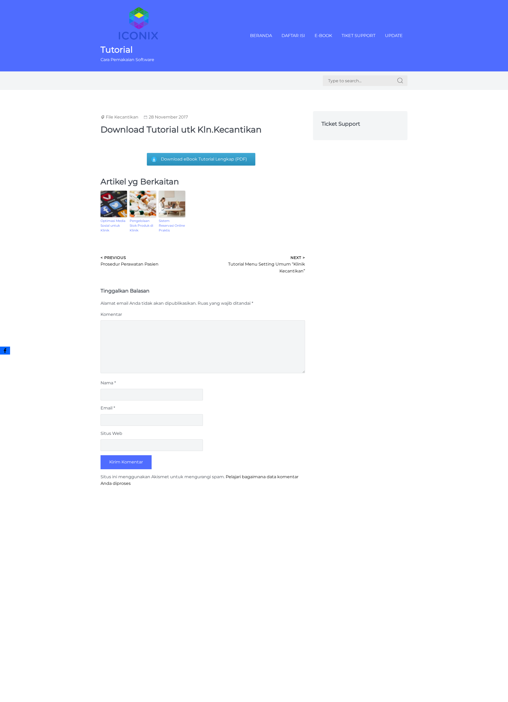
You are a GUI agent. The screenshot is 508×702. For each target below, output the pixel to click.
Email (108, 408)
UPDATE (394, 35)
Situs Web (111, 433)
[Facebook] (5, 350)
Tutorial (117, 49)
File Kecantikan (122, 117)
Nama (108, 382)
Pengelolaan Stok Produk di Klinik (141, 225)
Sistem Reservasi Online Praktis (172, 225)
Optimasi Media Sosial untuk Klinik (113, 225)
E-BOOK (323, 35)
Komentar (111, 314)
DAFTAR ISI (293, 35)
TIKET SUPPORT (358, 35)
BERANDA (261, 35)
